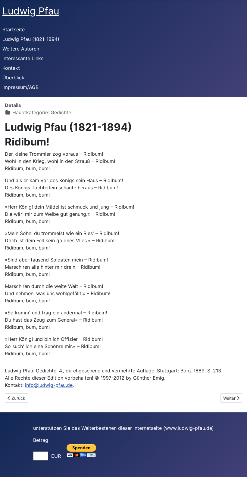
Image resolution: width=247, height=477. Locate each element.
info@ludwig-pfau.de (49, 385)
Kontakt (11, 68)
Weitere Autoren (20, 49)
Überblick (13, 78)
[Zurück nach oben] (236, 466)
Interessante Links (22, 58)
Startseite (13, 29)
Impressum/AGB (20, 87)
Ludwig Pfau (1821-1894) (30, 39)
